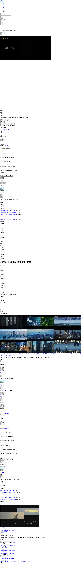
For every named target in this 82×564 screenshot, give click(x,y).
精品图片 (6, 547)
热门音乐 (2, 550)
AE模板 (4, 28)
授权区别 (2, 145)
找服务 (5, 555)
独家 (1, 32)
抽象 (18, 353)
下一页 (2, 407)
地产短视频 (58, 353)
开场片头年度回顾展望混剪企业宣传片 (8, 210)
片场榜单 (9, 553)
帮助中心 (9, 558)
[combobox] (1, 14)
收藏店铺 (2, 221)
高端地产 (41, 353)
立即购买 (2, 139)
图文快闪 (11, 355)
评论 (3, 364)
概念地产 (38, 353)
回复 (1, 376)
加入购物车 (3, 140)
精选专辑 (9, 545)
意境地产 (34, 353)
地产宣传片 (69, 353)
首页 (3, 27)
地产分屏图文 (6, 355)
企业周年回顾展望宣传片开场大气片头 (8, 217)
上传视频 (2, 545)
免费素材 (13, 545)
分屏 (20, 353)
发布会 (29, 353)
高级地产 (23, 353)
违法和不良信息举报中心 (24, 561)
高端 (6, 353)
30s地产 (73, 353)
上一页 (2, 404)
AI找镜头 (6, 553)
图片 (3, 4)
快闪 (48, 353)
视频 (3, 3)
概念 (7, 353)
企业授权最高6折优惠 (4, 129)
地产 (1, 353)
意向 (11, 353)
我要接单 (8, 555)
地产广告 (14, 353)
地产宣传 (45, 353)
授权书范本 (6, 145)
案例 (3, 10)
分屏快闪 (76, 353)
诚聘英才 (6, 558)
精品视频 (6, 545)
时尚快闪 (50, 353)
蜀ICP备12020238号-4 (4, 561)
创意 (9, 353)
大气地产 (65, 353)
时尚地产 (62, 353)
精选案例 (13, 553)
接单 (3, 8)
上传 (5, 19)
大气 (32, 353)
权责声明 (13, 558)
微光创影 (4, 402)
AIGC (4, 32)
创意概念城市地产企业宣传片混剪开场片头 (8, 212)
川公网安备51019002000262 (14, 561)
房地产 (3, 353)
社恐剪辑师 (4, 390)
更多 (4, 11)
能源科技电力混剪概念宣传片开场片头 (8, 219)
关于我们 (2, 558)
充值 (3, 19)
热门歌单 (9, 550)
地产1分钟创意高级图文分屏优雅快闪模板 (8, 214)
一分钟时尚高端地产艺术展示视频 (7, 530)
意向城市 (26, 353)
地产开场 (54, 353)
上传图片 (2, 547)
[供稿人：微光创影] (41, 189)
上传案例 (2, 553)
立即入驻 (13, 550)
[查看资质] (1, 197)
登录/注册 (2, 21)
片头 (16, 353)
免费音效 (6, 550)
